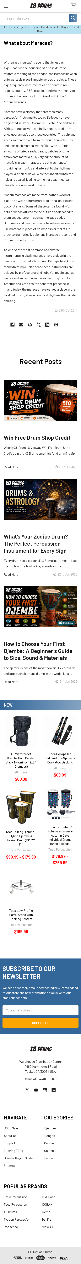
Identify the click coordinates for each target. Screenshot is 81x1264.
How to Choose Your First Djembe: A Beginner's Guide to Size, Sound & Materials (38, 650)
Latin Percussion (15, 1197)
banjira (47, 1219)
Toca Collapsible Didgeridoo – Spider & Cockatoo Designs (60, 758)
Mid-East (48, 1197)
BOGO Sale (11, 1128)
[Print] (30, 324)
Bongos (49, 1136)
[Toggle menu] (5, 5)
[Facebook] (12, 324)
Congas (49, 1143)
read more (11, 467)
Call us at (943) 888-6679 (40, 1079)
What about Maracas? (28, 43)
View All (47, 1227)
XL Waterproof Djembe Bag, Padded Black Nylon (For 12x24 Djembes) (21, 760)
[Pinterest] (56, 324)
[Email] (21, 324)
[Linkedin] (47, 324)
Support (9, 1143)
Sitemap (10, 1165)
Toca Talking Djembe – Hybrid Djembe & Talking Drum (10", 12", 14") (21, 838)
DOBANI (47, 1204)
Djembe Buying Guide (18, 1158)
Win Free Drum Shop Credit (37, 437)
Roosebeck (12, 1227)
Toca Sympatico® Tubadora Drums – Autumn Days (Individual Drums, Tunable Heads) (60, 835)
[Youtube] (36, 1090)
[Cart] (74, 5)
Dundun (49, 1158)
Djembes (50, 1128)
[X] (38, 324)
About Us (10, 1136)
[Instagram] (45, 1090)
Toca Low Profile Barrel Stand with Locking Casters (21, 914)
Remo (46, 1212)
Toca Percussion (15, 1204)
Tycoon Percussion (17, 1219)
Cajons (49, 1150)
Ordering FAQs (13, 1150)
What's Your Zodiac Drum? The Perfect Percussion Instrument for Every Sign (36, 543)
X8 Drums (10, 1212)
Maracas (60, 74)
